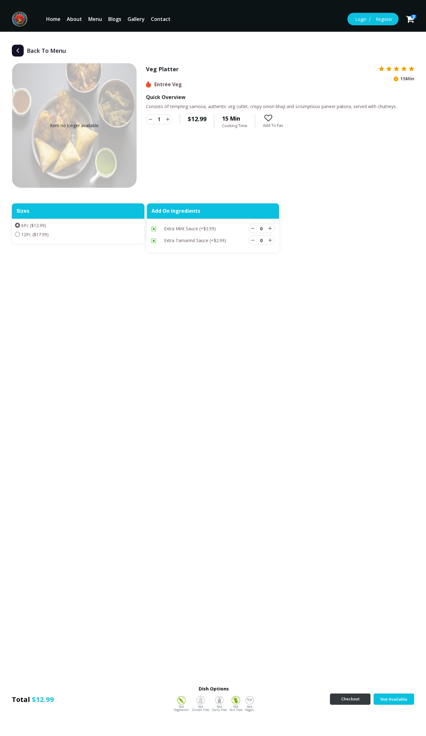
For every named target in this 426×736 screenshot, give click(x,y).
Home (53, 19)
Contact (161, 19)
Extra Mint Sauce (190, 228)
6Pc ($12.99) (33, 225)
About (74, 19)
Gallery (136, 19)
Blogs (114, 19)
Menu (95, 19)
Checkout (350, 699)
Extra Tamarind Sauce (195, 240)
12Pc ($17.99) (35, 234)
